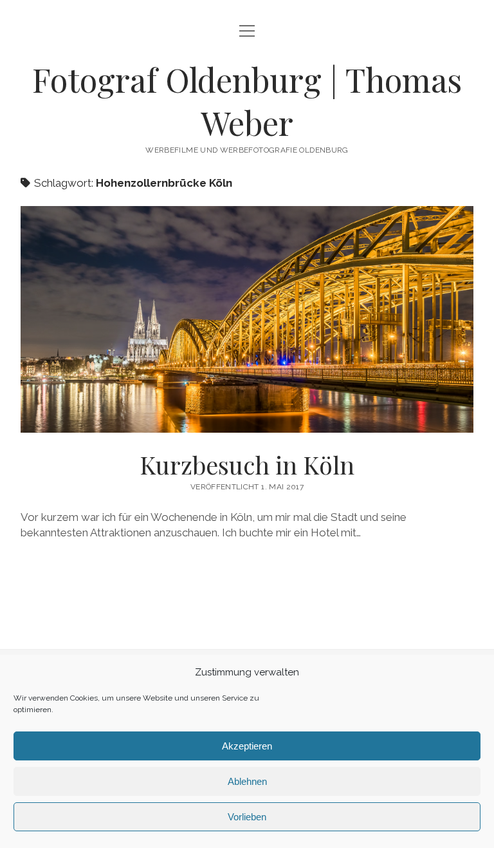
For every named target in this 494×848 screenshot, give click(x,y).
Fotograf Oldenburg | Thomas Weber (247, 100)
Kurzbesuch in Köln (247, 319)
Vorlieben (247, 816)
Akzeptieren (247, 745)
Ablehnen (247, 781)
